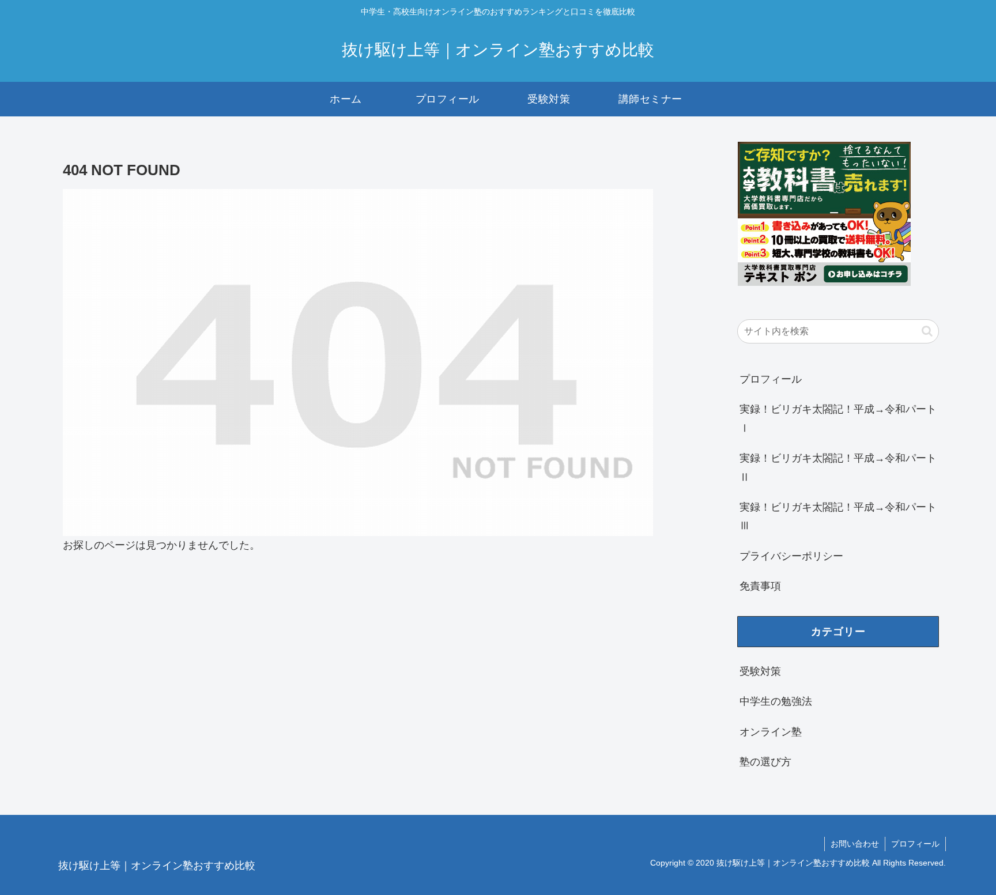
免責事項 (760, 586)
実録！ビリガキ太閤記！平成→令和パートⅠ (838, 418)
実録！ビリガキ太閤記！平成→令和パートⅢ (838, 516)
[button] (927, 331)
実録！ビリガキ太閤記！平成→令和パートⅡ (838, 467)
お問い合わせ (855, 843)
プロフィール (771, 379)
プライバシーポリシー (791, 556)
